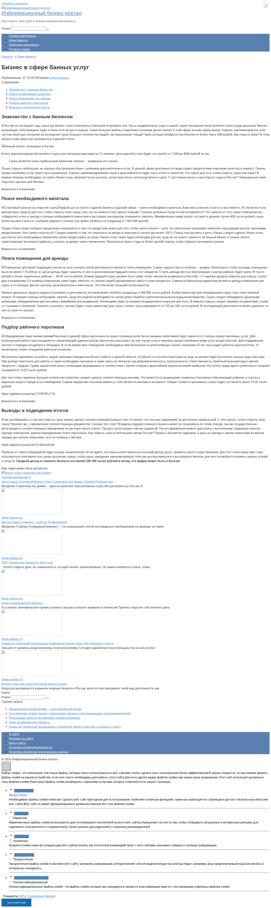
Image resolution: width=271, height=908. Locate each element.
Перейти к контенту (14, 3)
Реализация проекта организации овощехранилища (44, 718)
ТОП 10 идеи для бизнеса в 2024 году (27, 562)
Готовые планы (19, 49)
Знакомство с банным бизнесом (31, 89)
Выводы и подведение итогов (29, 107)
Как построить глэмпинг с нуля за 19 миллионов (34, 522)
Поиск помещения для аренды (30, 98)
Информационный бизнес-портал (41, 13)
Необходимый (24, 790)
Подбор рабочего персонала (28, 103)
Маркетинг (21, 813)
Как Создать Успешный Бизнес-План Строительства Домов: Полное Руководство (57, 481)
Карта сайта (17, 743)
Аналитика (21, 836)
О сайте (14, 734)
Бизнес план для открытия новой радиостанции (34, 684)
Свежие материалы (22, 36)
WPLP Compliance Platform (37, 896)
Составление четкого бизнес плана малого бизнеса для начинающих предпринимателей (69, 713)
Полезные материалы (24, 45)
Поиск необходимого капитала (30, 94)
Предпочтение (24, 855)
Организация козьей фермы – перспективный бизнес (45, 709)
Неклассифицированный (31, 878)
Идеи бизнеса (18, 40)
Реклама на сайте (21, 738)
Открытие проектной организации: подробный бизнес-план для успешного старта (57, 643)
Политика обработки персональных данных (39, 752)
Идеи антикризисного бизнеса (22, 603)
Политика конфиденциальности (30, 747)
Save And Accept (16, 902)
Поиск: (6, 28)
